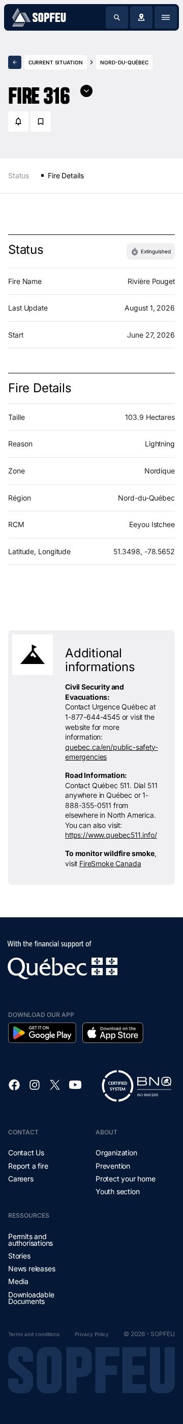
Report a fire (28, 1165)
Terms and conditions (33, 1334)
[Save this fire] (40, 121)
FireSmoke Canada (110, 863)
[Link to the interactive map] (141, 17)
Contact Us (26, 1152)
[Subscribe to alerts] (18, 121)
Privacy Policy (92, 1334)
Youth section (117, 1191)
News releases (31, 1268)
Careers (21, 1178)
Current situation (55, 62)
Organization (116, 1152)
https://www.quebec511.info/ (111, 834)
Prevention (113, 1165)
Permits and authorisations (30, 1239)
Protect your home (126, 1178)
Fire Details (65, 175)
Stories (19, 1255)
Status (18, 175)
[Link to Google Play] (42, 1033)
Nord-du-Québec (124, 62)
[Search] (117, 17)
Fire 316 (39, 91)
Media (18, 1281)
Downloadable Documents (31, 1298)
